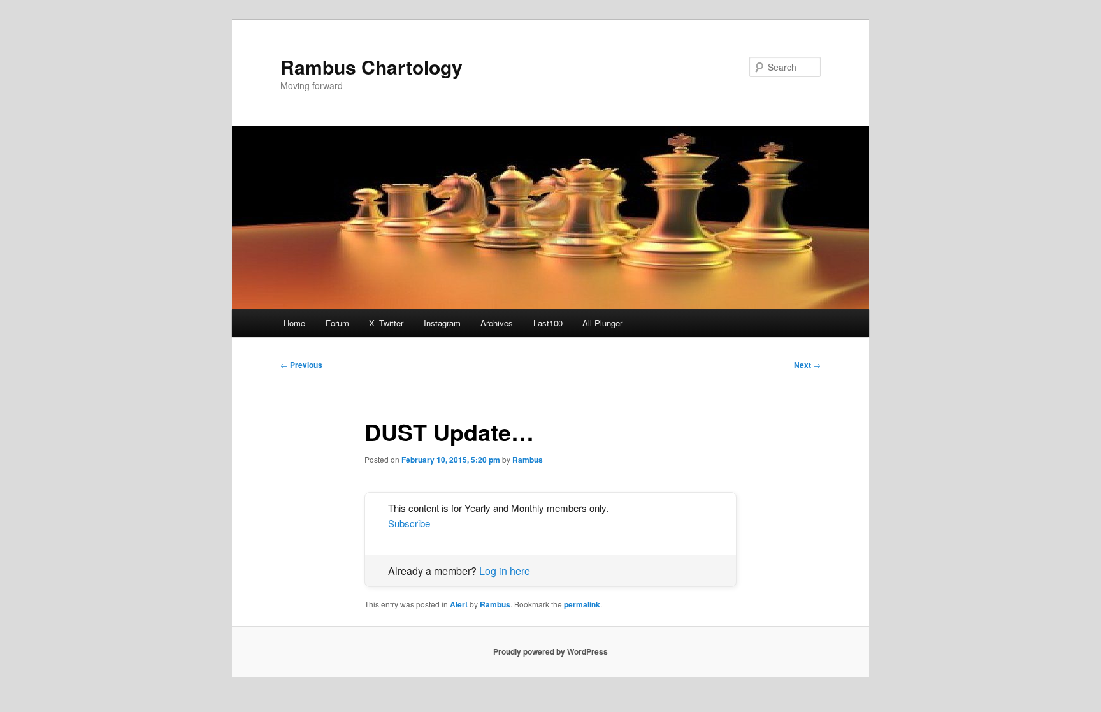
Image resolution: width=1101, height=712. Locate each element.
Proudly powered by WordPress (550, 651)
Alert (459, 604)
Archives (496, 323)
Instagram (442, 323)
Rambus (527, 459)
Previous (301, 364)
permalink (582, 604)
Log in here (504, 570)
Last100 (548, 323)
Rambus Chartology (371, 66)
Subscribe (409, 523)
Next (807, 364)
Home (294, 323)
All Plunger (602, 323)
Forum (337, 323)
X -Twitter (386, 323)
